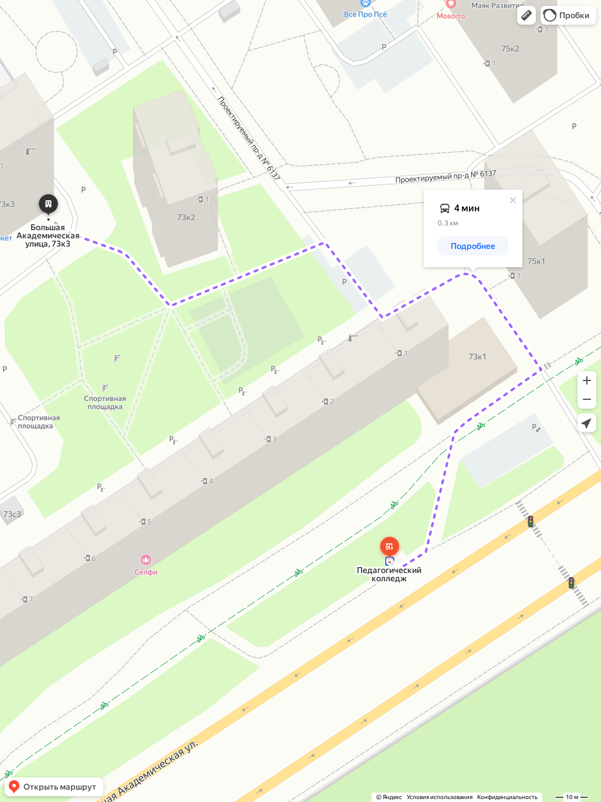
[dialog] (473, 228)
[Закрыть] (513, 200)
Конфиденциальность (507, 797)
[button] (526, 15)
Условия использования (439, 797)
